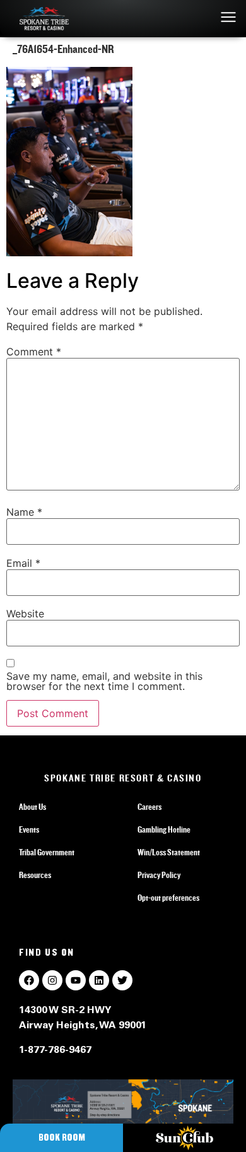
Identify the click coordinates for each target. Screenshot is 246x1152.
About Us (32, 807)
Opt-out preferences (168, 898)
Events (29, 830)
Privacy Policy (159, 875)
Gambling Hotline (164, 830)
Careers (149, 807)
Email (23, 563)
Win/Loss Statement (169, 853)
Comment (33, 352)
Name (24, 512)
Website (25, 614)
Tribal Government (46, 853)
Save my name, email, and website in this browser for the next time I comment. (104, 681)
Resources (35, 875)
